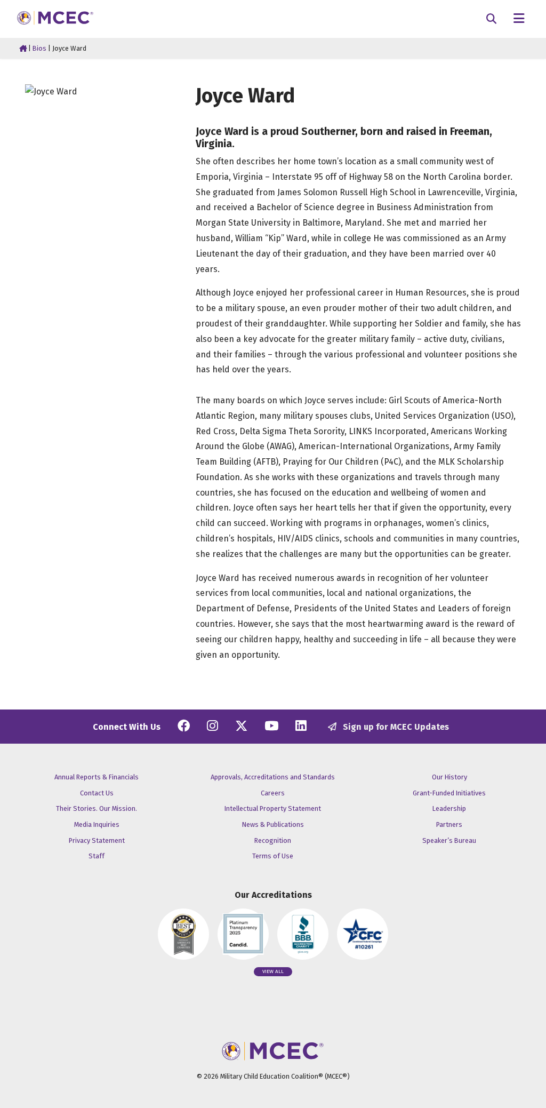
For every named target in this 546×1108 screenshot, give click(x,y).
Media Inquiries (96, 824)
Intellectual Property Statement (272, 808)
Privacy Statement (97, 840)
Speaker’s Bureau (449, 840)
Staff (97, 856)
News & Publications (273, 824)
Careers (273, 793)
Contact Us (97, 793)
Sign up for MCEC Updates (395, 727)
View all (273, 971)
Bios (39, 48)
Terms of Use (272, 856)
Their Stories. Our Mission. (96, 808)
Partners (449, 824)
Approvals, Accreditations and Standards (273, 777)
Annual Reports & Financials (96, 777)
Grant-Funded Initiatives (449, 793)
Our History (449, 777)
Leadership (449, 808)
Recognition (272, 840)
